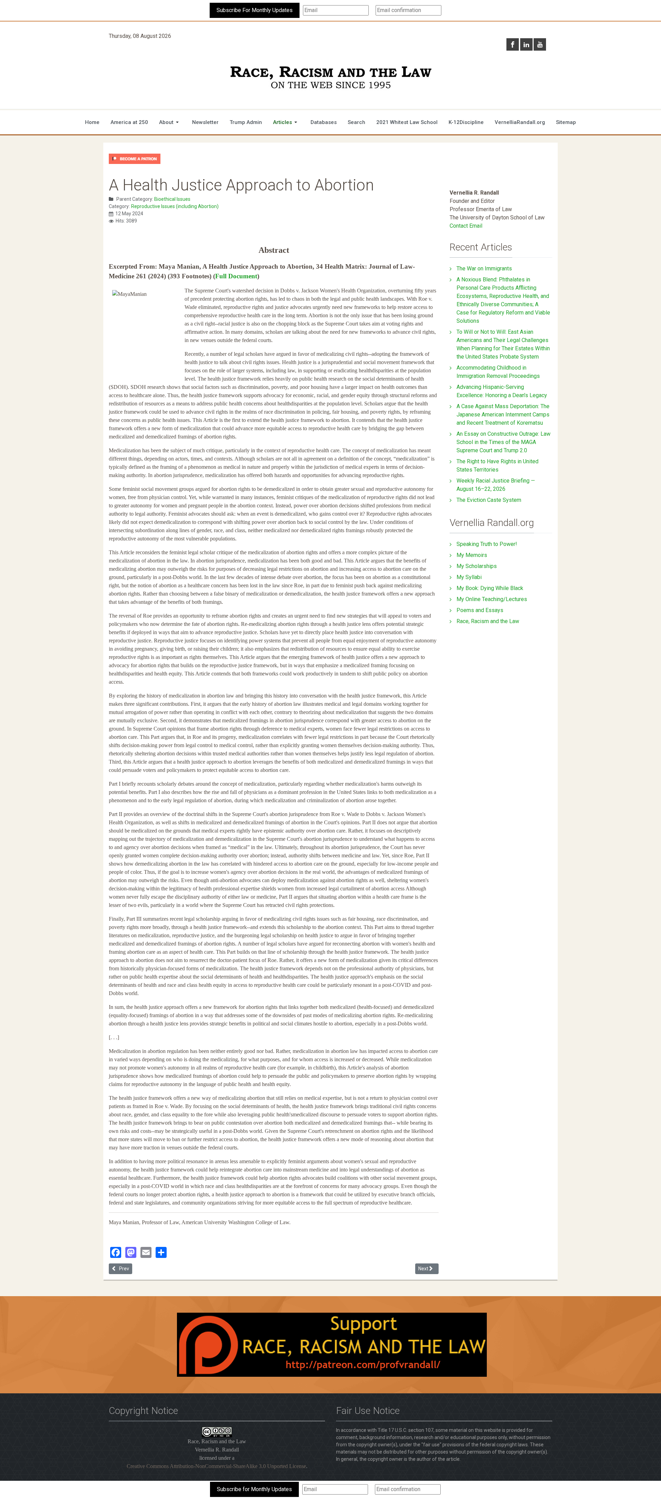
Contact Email (466, 226)
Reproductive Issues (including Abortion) (175, 206)
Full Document (236, 276)
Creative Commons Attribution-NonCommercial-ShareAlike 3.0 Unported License (216, 1466)
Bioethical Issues (172, 199)
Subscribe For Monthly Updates (255, 10)
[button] (170, 122)
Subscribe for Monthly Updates (254, 1489)
